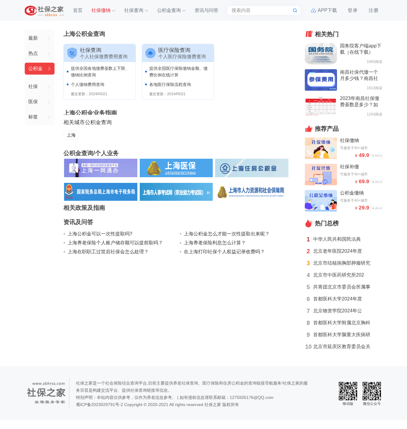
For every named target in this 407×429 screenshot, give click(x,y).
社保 (33, 86)
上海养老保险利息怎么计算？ (215, 242)
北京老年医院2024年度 (337, 251)
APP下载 (327, 10)
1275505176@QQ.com (252, 397)
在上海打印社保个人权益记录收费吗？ (224, 251)
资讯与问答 (206, 10)
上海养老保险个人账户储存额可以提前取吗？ (115, 242)
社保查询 (133, 10)
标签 (33, 116)
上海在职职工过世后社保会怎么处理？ (108, 251)
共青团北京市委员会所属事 (341, 286)
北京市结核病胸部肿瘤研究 (341, 263)
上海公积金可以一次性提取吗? (100, 233)
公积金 (35, 68)
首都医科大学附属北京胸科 (341, 322)
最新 (33, 38)
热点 (33, 53)
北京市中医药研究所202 (338, 274)
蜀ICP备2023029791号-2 (99, 404)
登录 (353, 10)
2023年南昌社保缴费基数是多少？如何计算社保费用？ (359, 104)
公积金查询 (169, 10)
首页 (78, 10)
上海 (71, 135)
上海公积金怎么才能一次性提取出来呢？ (227, 233)
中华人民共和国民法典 (337, 239)
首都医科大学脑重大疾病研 (341, 334)
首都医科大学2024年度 (337, 298)
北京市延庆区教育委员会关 (341, 346)
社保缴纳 (101, 10)
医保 (33, 101)
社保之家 (212, 404)
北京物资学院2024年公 (337, 310)
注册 (374, 10)
